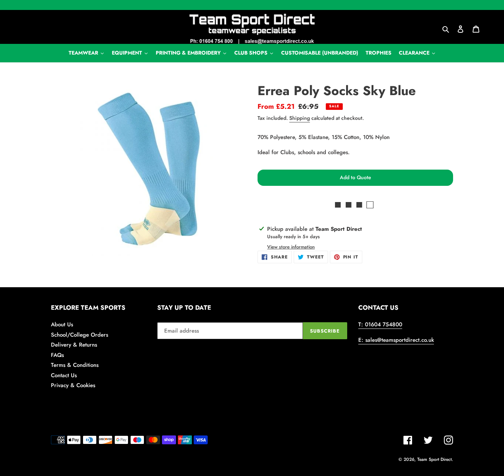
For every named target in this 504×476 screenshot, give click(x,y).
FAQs (57, 355)
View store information (291, 246)
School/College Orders (79, 335)
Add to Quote (355, 177)
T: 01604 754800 (380, 324)
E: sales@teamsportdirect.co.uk (396, 340)
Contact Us (64, 375)
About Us (62, 324)
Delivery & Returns (74, 345)
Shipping (299, 118)
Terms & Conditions (75, 365)
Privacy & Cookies (73, 385)
